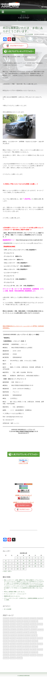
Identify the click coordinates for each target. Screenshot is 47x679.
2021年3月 (40, 649)
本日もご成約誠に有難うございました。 (15, 591)
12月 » (10, 571)
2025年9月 (6, 624)
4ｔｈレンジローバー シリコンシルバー (15, 593)
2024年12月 (27, 626)
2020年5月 (33, 655)
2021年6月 (19, 649)
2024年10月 (6, 629)
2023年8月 (27, 635)
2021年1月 (13, 652)
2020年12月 (20, 652)
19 (41, 563)
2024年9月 (13, 629)
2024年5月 (40, 629)
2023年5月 (13, 638)
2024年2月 (19, 632)
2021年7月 (13, 649)
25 (35, 566)
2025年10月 (35, 621)
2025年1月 (19, 626)
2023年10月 (14, 635)
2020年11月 (27, 652)
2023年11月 (6, 635)
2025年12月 (20, 621)
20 (6, 566)
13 (6, 563)
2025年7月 (19, 624)
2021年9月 (35, 646)
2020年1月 (19, 657)
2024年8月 (20, 629)
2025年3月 (6, 626)
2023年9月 (21, 635)
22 (17, 566)
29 (17, 569)
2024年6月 (33, 629)
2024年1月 (26, 632)
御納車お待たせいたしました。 (12, 596)
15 (17, 563)
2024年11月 (34, 626)
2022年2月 (40, 643)
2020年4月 (40, 655)
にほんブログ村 (23, 463)
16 (23, 563)
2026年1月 (13, 621)
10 (29, 560)
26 (41, 566)
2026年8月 (6, 618)
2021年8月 (6, 649)
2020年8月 (13, 655)
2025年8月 (13, 624)
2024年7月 (27, 629)
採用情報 (14, 4)
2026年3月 (40, 618)
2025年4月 (40, 624)
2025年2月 (13, 626)
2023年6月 (6, 638)
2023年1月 (40, 638)
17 (29, 563)
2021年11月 (20, 646)
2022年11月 (14, 641)
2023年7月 (34, 635)
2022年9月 (28, 641)
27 (6, 569)
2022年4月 (26, 643)
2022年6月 (13, 643)
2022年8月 (35, 641)
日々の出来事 (29, 34)
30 (23, 569)
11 (35, 560)
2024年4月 (6, 632)
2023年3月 (26, 638)
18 (35, 563)
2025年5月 (33, 624)
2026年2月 (6, 621)
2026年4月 (33, 618)
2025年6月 (26, 624)
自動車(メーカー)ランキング (23, 495)
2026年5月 (26, 618)
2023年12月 (33, 632)
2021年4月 (33, 649)
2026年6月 (19, 618)
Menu (23, 12)
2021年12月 (13, 646)
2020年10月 (35, 652)
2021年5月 (26, 649)
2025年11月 (27, 621)
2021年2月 (6, 652)
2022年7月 (6, 643)
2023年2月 (33, 638)
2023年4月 (19, 638)
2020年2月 (13, 657)
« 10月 (5, 571)
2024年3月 (13, 632)
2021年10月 (28, 646)
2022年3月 (33, 643)
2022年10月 (21, 641)
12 (41, 560)
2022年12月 (6, 641)
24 (29, 566)
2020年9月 (6, 655)
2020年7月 (19, 655)
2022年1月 (6, 646)
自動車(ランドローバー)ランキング (23, 502)
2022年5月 (19, 643)
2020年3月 (6, 657)
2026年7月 (13, 618)
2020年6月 (26, 655)
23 (23, 566)
